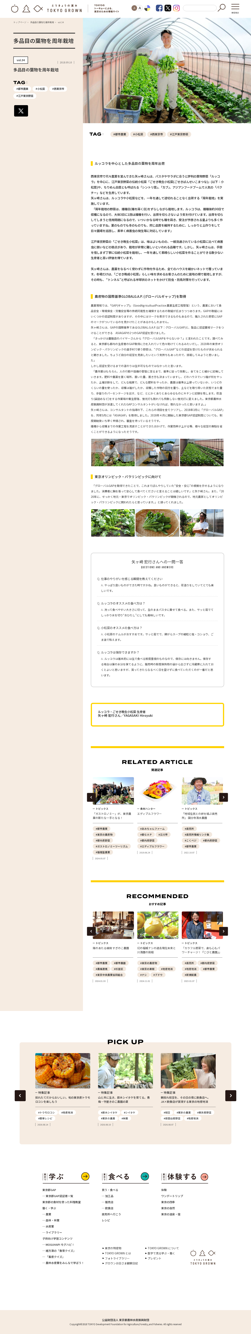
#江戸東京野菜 (24, 96)
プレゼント (154, 1258)
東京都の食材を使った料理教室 (61, 1202)
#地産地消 (167, 969)
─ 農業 (46, 1214)
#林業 (125, 1118)
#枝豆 (167, 1112)
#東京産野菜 (204, 1112)
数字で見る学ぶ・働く (161, 1253)
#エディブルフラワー (152, 846)
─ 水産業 (48, 1226)
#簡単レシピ (45, 1118)
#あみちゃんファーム (152, 828)
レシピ (106, 1220)
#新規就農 (190, 975)
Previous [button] (91, 797)
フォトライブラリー (117, 1258)
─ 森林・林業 (50, 1220)
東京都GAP (49, 1190)
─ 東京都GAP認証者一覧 (57, 1196)
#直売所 (189, 828)
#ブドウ (158, 975)
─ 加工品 (107, 1196)
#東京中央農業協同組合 (109, 975)
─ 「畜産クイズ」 (53, 1257)
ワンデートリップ (172, 1196)
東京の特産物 (113, 1248)
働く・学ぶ (49, 1208)
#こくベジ (190, 840)
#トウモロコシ (46, 1112)
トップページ (19, 22)
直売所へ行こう (111, 1214)
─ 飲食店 (107, 1208)
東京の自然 (168, 1208)
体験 (164, 1190)
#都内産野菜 (103, 840)
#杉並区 (118, 969)
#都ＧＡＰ (146, 834)
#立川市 (163, 834)
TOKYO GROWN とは (118, 1253)
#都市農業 (22, 89)
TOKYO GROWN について (163, 1248)
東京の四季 (168, 1202)
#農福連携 (101, 969)
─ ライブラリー (52, 1232)
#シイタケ (129, 1112)
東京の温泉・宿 (170, 1214)
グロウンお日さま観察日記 (121, 1263)
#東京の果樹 (147, 969)
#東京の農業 (108, 1118)
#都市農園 (120, 963)
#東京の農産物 (104, 834)
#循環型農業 (103, 852)
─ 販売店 (107, 1202)
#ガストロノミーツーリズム (112, 846)
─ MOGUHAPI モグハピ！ (58, 1245)
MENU (235, 11)
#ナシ (143, 975)
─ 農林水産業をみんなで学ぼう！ (63, 1263)
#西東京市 (58, 89)
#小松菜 (40, 89)
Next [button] (223, 797)
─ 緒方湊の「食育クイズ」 (59, 1251)
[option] (113, 818)
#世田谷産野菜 (172, 1118)
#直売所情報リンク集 (197, 834)
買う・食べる (110, 1190)
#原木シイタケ (109, 1112)
